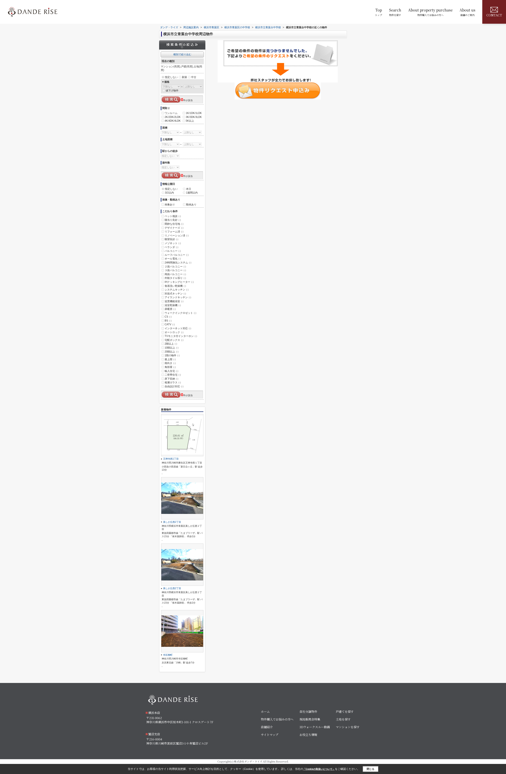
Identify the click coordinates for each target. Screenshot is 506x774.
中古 (193, 77)
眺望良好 (171, 239)
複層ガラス (173, 382)
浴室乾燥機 (173, 305)
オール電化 (173, 258)
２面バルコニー (175, 266)
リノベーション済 (177, 235)
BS (168, 320)
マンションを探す (348, 727)
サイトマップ (269, 735)
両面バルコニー (175, 274)
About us (467, 12)
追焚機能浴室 (174, 301)
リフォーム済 (174, 231)
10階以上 (171, 347)
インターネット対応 (178, 328)
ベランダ (171, 247)
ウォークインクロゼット (180, 312)
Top (378, 12)
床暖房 (170, 309)
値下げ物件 (172, 90)
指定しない (171, 77)
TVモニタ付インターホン (181, 336)
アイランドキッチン (178, 297)
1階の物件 (172, 355)
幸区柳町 (168, 655)
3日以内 (169, 192)
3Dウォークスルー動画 (314, 727)
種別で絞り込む (182, 54)
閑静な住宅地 (174, 223)
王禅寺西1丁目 (171, 458)
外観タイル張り (175, 277)
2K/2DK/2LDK (173, 117)
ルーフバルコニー (177, 254)
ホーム (265, 711)
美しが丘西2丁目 (172, 522)
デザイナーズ (174, 227)
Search (395, 12)
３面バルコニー (175, 270)
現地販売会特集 (309, 719)
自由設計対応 (174, 386)
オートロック (174, 332)
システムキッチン (177, 289)
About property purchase (430, 12)
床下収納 (171, 378)
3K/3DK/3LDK (194, 117)
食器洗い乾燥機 (175, 285)
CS (168, 316)
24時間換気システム (178, 262)
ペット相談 (173, 216)
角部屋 (170, 367)
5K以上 (190, 120)
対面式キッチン (175, 293)
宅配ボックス (174, 340)
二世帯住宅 (173, 374)
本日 (188, 188)
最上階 (170, 359)
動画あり (191, 204)
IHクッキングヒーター (179, 281)
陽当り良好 (173, 219)
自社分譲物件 (308, 711)
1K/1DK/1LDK (194, 113)
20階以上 (171, 351)
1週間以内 (192, 192)
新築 (184, 77)
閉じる (370, 768)
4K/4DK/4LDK (173, 120)
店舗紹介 (267, 727)
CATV (170, 324)
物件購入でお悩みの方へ (277, 719)
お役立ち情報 (308, 735)
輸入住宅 (171, 371)
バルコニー (173, 250)
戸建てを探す (345, 711)
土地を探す (343, 719)
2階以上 (171, 343)
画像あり (170, 204)
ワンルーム (171, 113)
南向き (170, 363)
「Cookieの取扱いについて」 (319, 769)
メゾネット (173, 243)
